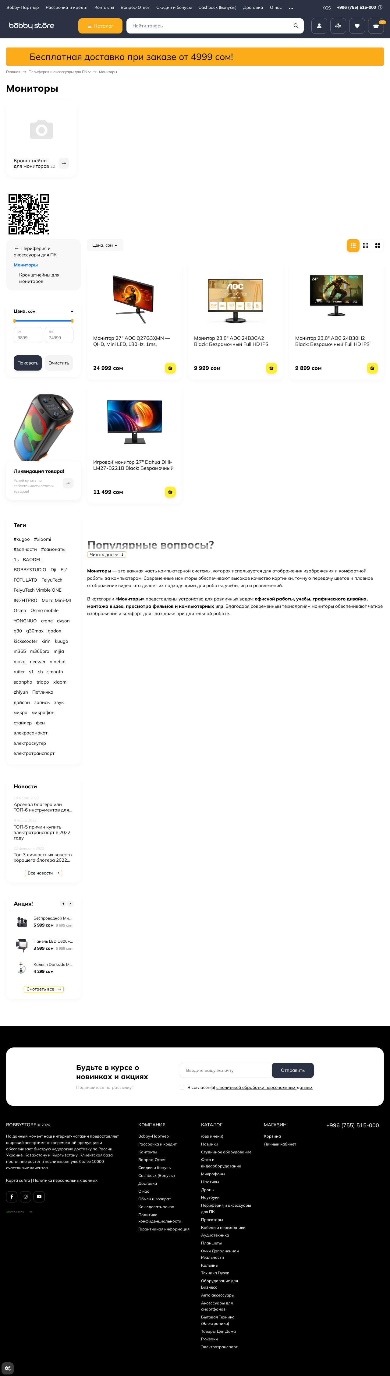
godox (54, 631)
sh (40, 671)
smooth (55, 671)
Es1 (64, 569)
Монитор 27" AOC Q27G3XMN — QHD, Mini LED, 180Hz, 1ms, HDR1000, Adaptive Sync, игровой (133, 344)
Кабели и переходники (223, 1227)
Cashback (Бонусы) (217, 7)
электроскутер (30, 743)
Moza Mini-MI (56, 600)
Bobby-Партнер (22, 7)
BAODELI (33, 559)
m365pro (39, 651)
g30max (35, 631)
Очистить (58, 363)
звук (59, 702)
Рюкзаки (209, 1338)
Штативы (210, 1181)
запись (42, 702)
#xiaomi (42, 539)
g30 (18, 631)
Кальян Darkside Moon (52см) (61, 964)
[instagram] (25, 1196)
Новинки (209, 1144)
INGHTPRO (25, 600)
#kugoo (22, 539)
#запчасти (25, 549)
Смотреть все (41, 989)
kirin (46, 641)
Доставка (253, 7)
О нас (276, 7)
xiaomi (60, 682)
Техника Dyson (215, 1272)
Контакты (104, 7)
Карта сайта (18, 1180)
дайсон (22, 702)
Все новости (41, 873)
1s (16, 559)
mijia (59, 651)
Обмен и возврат (154, 1198)
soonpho (23, 682)
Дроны (207, 1189)
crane (47, 621)
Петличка (42, 692)
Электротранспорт (219, 1346)
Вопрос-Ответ (135, 7)
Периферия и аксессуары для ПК (58, 71)
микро (20, 712)
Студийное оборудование (226, 1151)
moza (20, 661)
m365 (20, 651)
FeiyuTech (51, 580)
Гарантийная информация (164, 1228)
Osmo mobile (44, 610)
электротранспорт (34, 753)
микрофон (43, 712)
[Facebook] (11, 1196)
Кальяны (209, 1265)
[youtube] (39, 1196)
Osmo (20, 610)
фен (40, 723)
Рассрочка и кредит (67, 7)
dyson (63, 621)
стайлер (23, 723)
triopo (43, 682)
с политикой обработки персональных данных (264, 1087)
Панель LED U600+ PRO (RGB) (62, 941)
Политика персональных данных (65, 1180)
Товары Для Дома (218, 1331)
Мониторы (26, 265)
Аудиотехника (215, 1235)
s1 (31, 671)
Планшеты (211, 1243)
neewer (37, 661)
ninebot (58, 661)
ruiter (19, 671)
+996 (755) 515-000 (357, 7)
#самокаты (53, 549)
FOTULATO (25, 580)
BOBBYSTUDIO (30, 569)
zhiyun (21, 692)
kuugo (61, 641)
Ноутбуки (210, 1197)
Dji (53, 569)
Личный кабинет (280, 1144)
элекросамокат (31, 733)
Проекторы (212, 1219)
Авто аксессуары (218, 1295)
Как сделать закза (156, 1206)
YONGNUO (25, 621)
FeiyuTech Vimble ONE (38, 590)
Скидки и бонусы (174, 7)
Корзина (272, 1136)
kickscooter (25, 641)
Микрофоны (213, 1173)
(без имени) (212, 1136)
